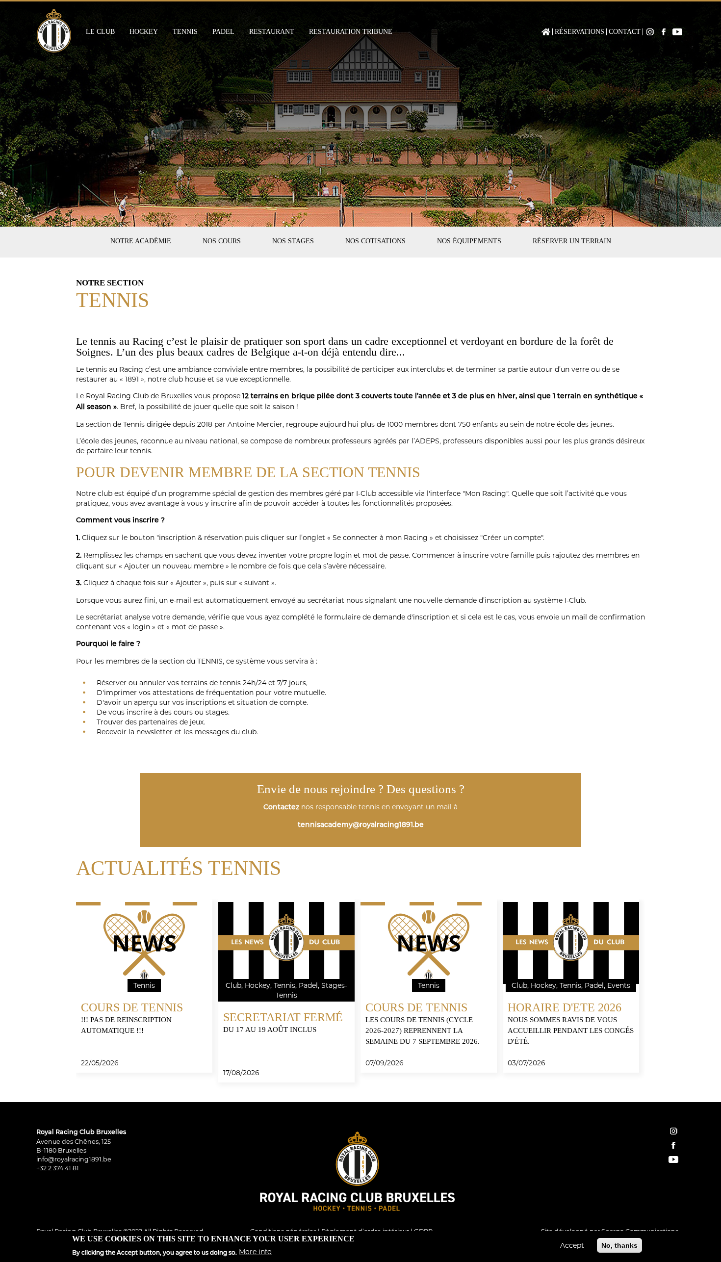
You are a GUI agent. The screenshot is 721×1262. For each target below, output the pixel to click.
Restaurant (271, 31)
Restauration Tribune (350, 31)
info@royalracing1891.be (73, 1159)
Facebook (664, 31)
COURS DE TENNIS (132, 1007)
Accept (572, 1245)
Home (545, 31)
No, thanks (619, 1245)
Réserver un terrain (572, 241)
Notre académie (140, 241)
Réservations (579, 31)
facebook (673, 1145)
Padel (223, 31)
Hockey (143, 31)
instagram (673, 1131)
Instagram (650, 31)
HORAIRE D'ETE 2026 (564, 1007)
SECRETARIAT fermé (283, 1017)
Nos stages (293, 241)
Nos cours (222, 241)
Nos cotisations (375, 241)
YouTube (677, 31)
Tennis (185, 31)
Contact (625, 31)
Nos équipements (469, 241)
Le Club (100, 31)
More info (255, 1251)
